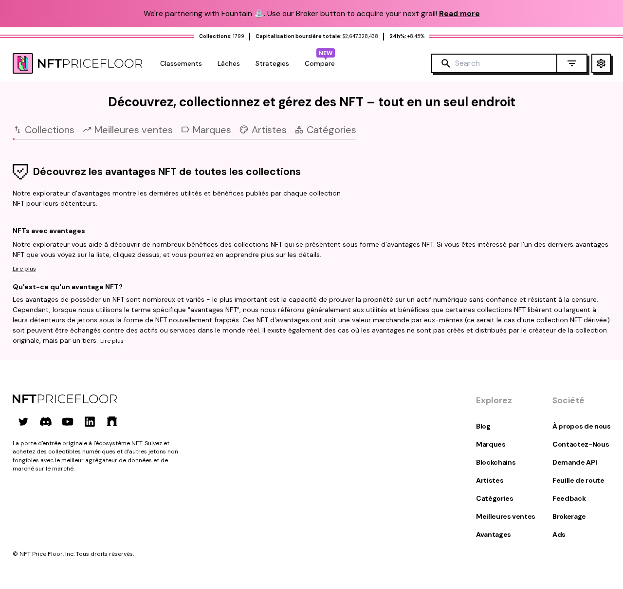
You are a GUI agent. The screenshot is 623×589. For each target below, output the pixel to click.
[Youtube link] (67, 421)
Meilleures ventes (505, 516)
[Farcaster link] (112, 421)
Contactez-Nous (580, 444)
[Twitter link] (23, 421)
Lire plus (24, 269)
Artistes (489, 480)
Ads (559, 534)
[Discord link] (46, 421)
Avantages (493, 534)
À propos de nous (581, 426)
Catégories (494, 498)
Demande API (574, 462)
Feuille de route (578, 480)
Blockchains (495, 462)
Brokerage (569, 516)
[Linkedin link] (90, 421)
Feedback (569, 498)
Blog (483, 426)
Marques (491, 444)
